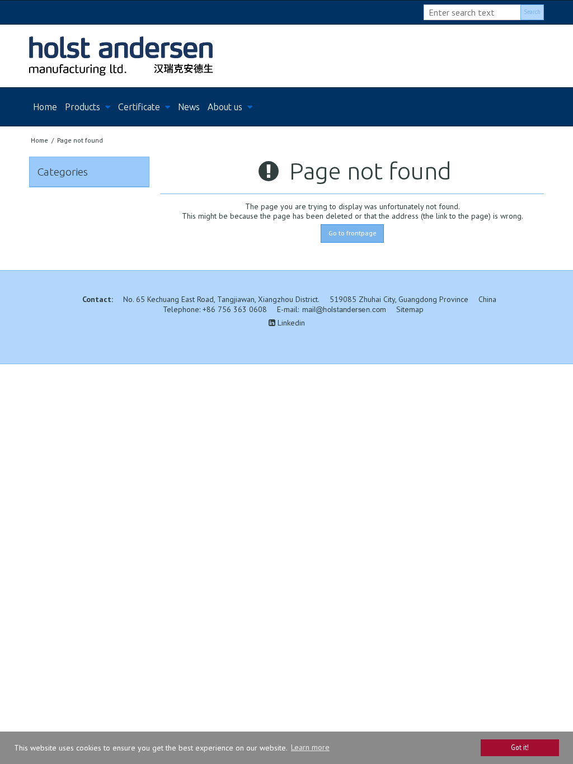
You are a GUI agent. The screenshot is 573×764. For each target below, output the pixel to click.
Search (532, 12)
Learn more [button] (310, 747)
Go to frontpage (352, 233)
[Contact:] (286, 56)
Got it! (520, 747)
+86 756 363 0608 (235, 309)
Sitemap (410, 309)
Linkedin (290, 323)
